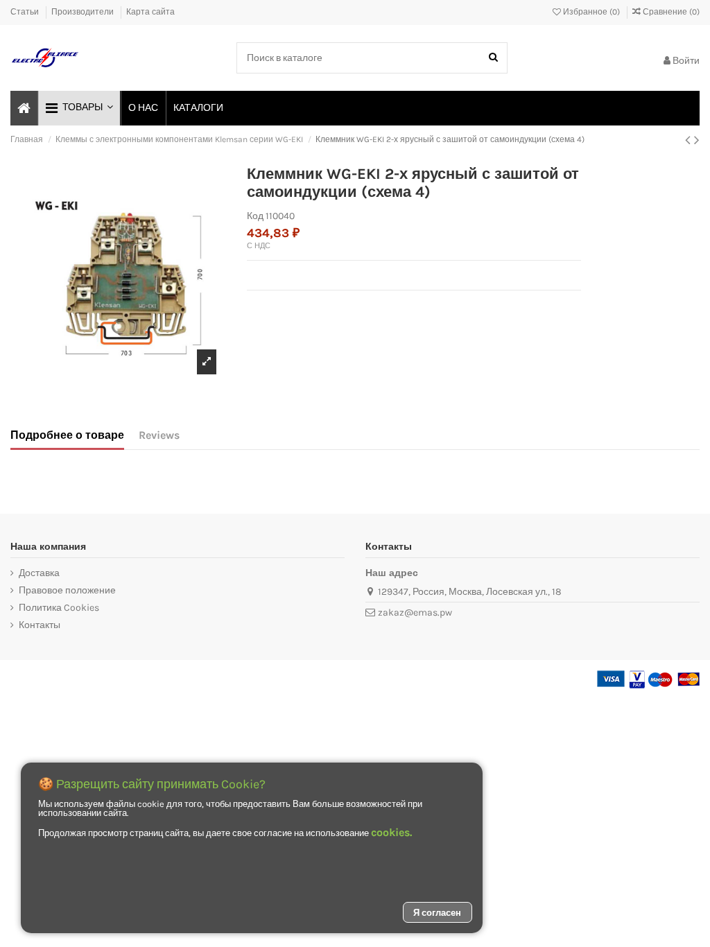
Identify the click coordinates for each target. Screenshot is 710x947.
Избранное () (591, 12)
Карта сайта (150, 12)
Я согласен (437, 912)
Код (255, 216)
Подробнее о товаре (67, 435)
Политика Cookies (59, 608)
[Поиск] (493, 57)
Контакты (39, 625)
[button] (78, 108)
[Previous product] (689, 140)
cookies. (391, 832)
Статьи (25, 12)
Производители (83, 12)
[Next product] (697, 140)
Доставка (39, 573)
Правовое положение (67, 590)
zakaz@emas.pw (415, 612)
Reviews (159, 435)
